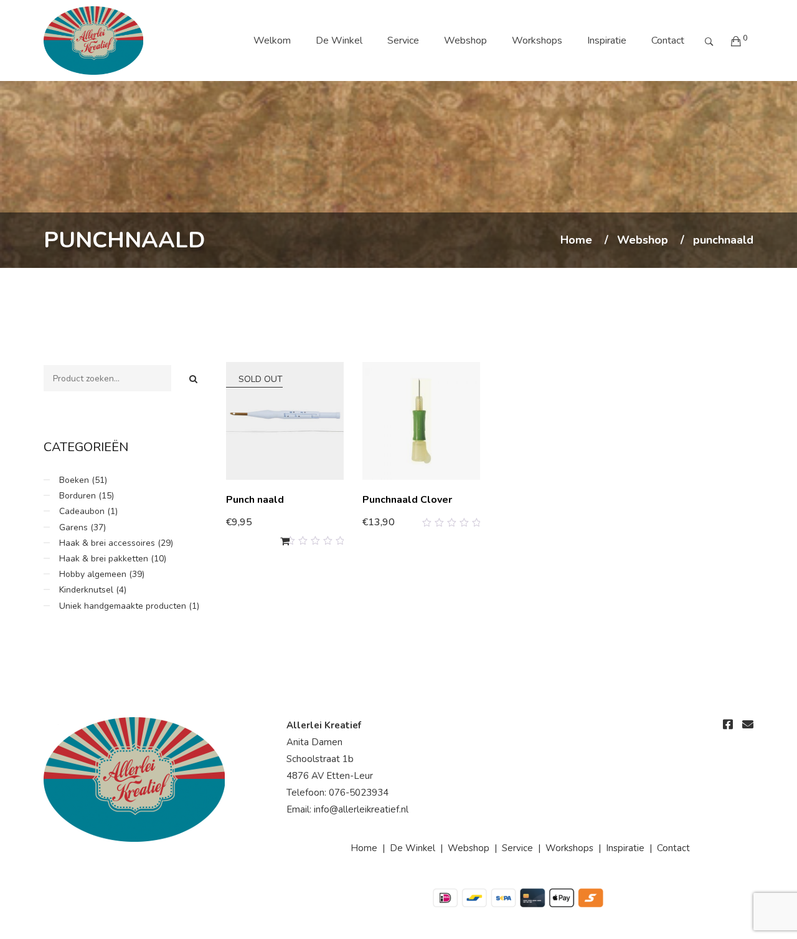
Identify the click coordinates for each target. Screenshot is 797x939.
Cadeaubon (82, 511)
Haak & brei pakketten (103, 559)
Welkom (272, 40)
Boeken (74, 480)
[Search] (193, 379)
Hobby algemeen (92, 574)
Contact (667, 40)
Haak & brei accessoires (107, 543)
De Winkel (339, 40)
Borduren (77, 496)
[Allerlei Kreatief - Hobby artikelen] (93, 40)
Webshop (465, 40)
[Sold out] (285, 541)
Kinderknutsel (86, 590)
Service (403, 40)
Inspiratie (606, 40)
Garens (73, 527)
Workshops (537, 40)
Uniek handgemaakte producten (122, 606)
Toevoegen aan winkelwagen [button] (424, 517)
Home (576, 240)
